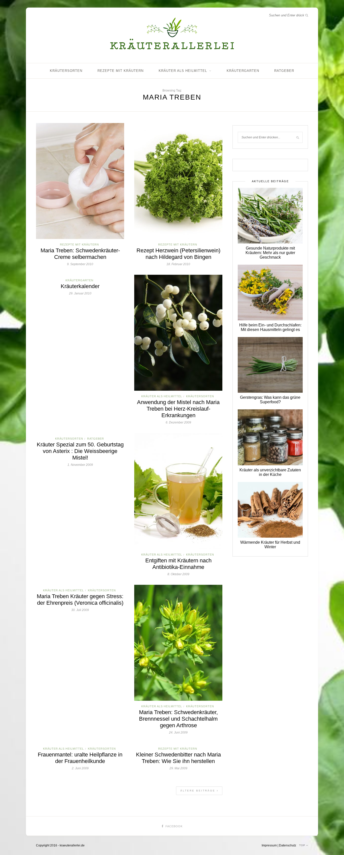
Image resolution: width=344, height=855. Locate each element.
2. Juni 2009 (80, 768)
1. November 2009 (80, 465)
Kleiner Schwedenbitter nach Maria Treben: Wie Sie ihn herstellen (178, 757)
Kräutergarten (243, 71)
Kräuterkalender (80, 286)
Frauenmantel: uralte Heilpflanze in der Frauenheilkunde (80, 757)
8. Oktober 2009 (178, 574)
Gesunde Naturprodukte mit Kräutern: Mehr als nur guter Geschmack (270, 252)
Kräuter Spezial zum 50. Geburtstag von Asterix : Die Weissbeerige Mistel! (80, 451)
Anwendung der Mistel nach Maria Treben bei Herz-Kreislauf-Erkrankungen (178, 408)
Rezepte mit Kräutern (120, 71)
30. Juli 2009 (80, 610)
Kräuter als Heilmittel (183, 71)
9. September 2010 (80, 264)
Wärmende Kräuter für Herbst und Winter (270, 544)
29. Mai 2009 (178, 768)
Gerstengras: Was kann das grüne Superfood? (270, 399)
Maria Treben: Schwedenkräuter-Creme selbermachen (80, 253)
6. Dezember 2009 (178, 422)
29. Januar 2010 (80, 293)
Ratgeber (284, 71)
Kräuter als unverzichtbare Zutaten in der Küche (270, 472)
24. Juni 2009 (178, 732)
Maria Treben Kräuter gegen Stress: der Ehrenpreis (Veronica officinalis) (80, 599)
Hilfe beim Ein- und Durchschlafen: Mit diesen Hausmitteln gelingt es (270, 327)
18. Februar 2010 (178, 264)
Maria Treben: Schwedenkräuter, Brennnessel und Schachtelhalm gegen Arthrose (178, 718)
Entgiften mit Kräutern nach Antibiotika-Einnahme (178, 563)
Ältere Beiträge (198, 790)
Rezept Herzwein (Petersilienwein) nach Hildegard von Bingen (178, 253)
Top (302, 845)
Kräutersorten (66, 71)
